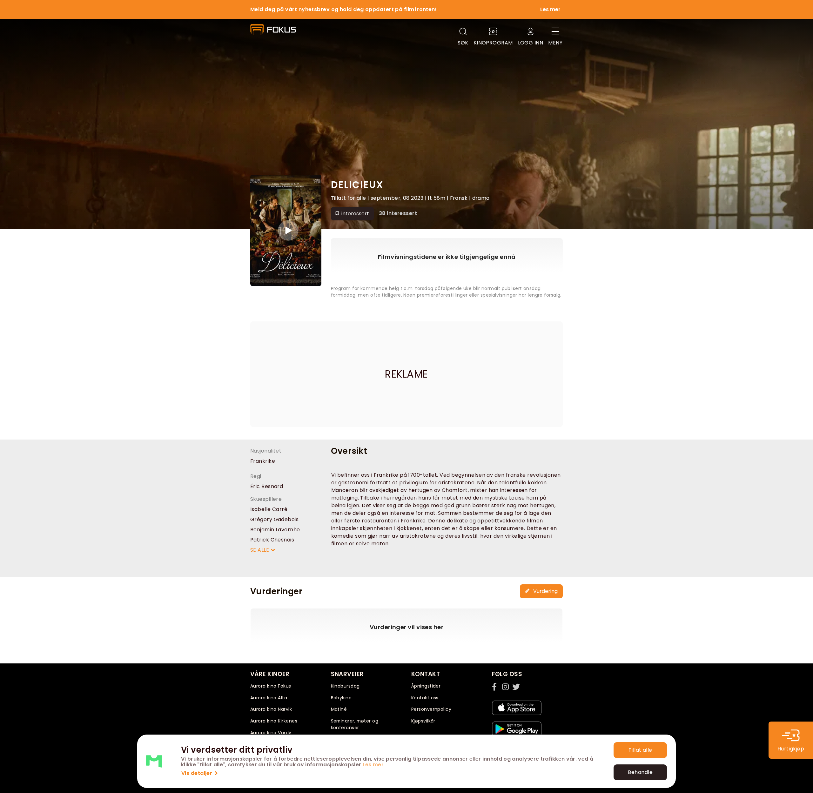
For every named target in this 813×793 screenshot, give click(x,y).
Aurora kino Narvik (271, 709)
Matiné (339, 709)
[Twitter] (516, 686)
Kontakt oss (425, 698)
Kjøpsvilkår (423, 721)
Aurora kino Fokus (270, 686)
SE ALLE (260, 550)
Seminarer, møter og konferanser (355, 724)
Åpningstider (425, 686)
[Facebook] (496, 686)
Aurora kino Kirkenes (273, 721)
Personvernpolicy (431, 709)
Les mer (373, 764)
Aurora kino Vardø (271, 732)
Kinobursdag (345, 686)
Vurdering (545, 591)
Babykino (341, 698)
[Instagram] (506, 686)
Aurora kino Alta (268, 698)
